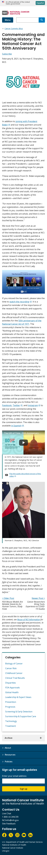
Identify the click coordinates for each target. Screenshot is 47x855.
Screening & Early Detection (18, 711)
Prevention (10, 702)
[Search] (42, 20)
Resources (10, 754)
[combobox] (27, 20)
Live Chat (6, 813)
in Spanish (16, 425)
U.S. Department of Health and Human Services (22, 842)
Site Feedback (9, 823)
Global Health (12, 692)
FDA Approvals (12, 687)
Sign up (23, 788)
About (8, 747)
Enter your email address (14, 776)
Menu (8, 20)
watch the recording (19, 301)
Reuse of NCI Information (28, 619)
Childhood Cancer (13, 673)
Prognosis (10, 706)
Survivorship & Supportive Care (20, 716)
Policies (8, 761)
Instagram (33, 405)
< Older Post (8, 598)
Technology (11, 721)
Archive (8, 737)
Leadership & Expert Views (18, 697)
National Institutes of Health (14, 845)
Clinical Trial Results (15, 678)
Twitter (16, 405)
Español (40, 3)
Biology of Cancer (14, 663)
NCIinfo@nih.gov (10, 820)
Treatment (10, 726)
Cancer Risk (11, 668)
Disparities (10, 682)
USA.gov (5, 851)
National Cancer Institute (12, 848)
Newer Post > (38, 598)
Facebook (7, 405)
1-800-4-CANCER (10, 816)
